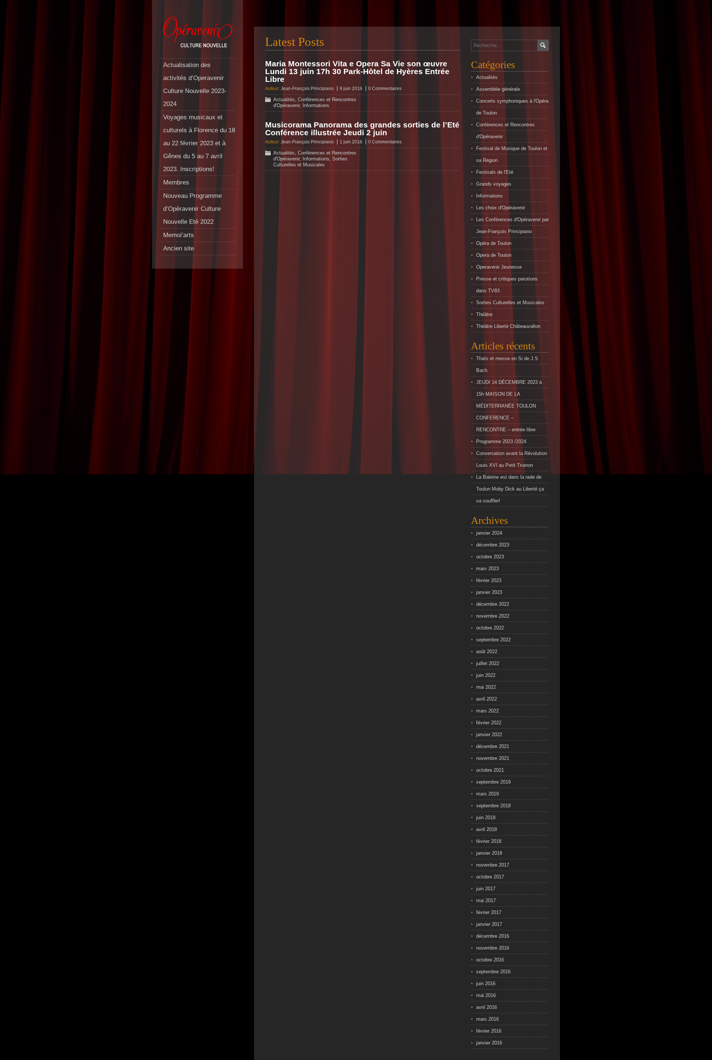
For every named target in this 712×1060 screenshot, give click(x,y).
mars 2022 (487, 711)
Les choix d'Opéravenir (500, 207)
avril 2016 (486, 1007)
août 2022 (486, 651)
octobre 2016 (490, 960)
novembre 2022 (492, 616)
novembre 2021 (492, 758)
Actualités (284, 99)
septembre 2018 (493, 805)
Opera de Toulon (493, 255)
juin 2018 (485, 817)
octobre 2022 (490, 628)
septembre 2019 (493, 782)
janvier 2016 (489, 1043)
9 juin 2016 (351, 88)
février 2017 (488, 912)
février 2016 (488, 1031)
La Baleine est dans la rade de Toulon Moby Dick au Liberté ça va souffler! (510, 489)
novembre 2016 (492, 948)
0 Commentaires (385, 88)
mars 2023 (487, 568)
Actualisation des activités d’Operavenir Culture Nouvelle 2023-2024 (195, 84)
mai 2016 (486, 995)
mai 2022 (486, 687)
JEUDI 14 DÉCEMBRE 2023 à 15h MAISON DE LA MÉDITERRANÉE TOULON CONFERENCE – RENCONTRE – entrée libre (509, 405)
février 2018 (488, 841)
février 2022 (488, 722)
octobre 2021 (490, 770)
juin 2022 (485, 675)
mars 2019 (487, 794)
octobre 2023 (490, 556)
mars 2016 (487, 1019)
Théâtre (484, 314)
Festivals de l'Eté (494, 172)
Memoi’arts (178, 235)
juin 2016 (485, 983)
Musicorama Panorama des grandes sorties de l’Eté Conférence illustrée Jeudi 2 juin (362, 128)
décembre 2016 (492, 936)
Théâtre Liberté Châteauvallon (508, 326)
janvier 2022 (489, 734)
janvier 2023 (489, 592)
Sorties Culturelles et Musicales (310, 161)
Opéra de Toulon (493, 243)
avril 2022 (486, 699)
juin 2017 (485, 888)
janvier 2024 (489, 533)
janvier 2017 (489, 924)
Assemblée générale (498, 89)
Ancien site (178, 248)
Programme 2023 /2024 (501, 441)
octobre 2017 (490, 877)
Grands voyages (493, 184)
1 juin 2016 (351, 141)
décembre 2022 (492, 604)
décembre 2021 (492, 746)
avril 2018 (486, 829)
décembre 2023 (492, 545)
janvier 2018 (489, 853)
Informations (316, 105)
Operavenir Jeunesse (499, 267)
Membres (176, 182)
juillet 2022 (487, 663)
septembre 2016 (493, 971)
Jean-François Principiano (307, 88)
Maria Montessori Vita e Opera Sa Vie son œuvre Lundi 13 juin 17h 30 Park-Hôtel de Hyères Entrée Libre (357, 71)
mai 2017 (486, 900)
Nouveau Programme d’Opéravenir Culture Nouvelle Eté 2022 (192, 208)
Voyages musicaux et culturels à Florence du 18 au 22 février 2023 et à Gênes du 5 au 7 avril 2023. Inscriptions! (199, 143)
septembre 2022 (493, 639)
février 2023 (488, 580)
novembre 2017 (492, 865)
